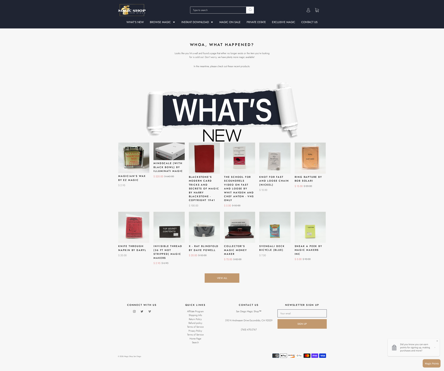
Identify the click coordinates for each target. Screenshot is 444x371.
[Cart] (317, 10)
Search (195, 342)
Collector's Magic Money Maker (235, 250)
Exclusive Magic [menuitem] (283, 22)
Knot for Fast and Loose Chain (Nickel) (274, 180)
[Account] (308, 10)
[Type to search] (218, 10)
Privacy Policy (195, 330)
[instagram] (134, 311)
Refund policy (195, 323)
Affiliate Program (195, 311)
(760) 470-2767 (249, 329)
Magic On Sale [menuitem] (230, 22)
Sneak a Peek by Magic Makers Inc (308, 250)
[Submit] (250, 10)
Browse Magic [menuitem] (160, 22)
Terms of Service (195, 327)
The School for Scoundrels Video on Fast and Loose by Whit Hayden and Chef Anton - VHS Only (239, 188)
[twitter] (142, 311)
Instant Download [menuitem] (195, 22)
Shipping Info (195, 315)
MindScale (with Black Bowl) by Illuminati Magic (168, 167)
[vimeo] (149, 311)
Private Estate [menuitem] (256, 22)
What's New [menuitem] (135, 22)
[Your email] (302, 313)
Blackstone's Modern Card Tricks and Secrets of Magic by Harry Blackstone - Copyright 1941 (204, 188)
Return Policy (195, 319)
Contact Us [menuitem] (309, 22)
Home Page (195, 338)
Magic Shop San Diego (132, 356)
